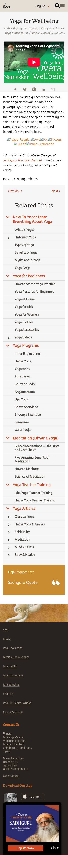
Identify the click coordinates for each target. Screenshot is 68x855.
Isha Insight (10, 666)
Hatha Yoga (23, 361)
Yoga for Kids (24, 307)
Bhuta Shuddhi (25, 384)
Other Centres (11, 776)
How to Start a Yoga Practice (35, 284)
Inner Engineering (27, 353)
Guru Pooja (23, 430)
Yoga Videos (29, 179)
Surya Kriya (22, 376)
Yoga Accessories (27, 330)
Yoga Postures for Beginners (34, 291)
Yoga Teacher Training (32, 485)
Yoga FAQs (22, 268)
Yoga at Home (25, 299)
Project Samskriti (13, 712)
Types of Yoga (24, 245)
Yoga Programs (26, 346)
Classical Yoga (24, 516)
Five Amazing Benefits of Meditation (32, 459)
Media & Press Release (16, 657)
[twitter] (24, 89)
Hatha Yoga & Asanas (30, 524)
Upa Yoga (21, 399)
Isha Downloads (12, 648)
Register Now (25, 848)
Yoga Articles (24, 509)
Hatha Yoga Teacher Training (35, 500)
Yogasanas (22, 369)
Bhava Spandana (26, 407)
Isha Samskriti (11, 684)
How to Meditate (27, 469)
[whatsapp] (34, 89)
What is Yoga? (24, 230)
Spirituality (22, 532)
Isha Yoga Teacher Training (33, 493)
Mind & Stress (24, 547)
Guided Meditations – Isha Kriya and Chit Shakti (37, 448)
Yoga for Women (27, 314)
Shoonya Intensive (28, 414)
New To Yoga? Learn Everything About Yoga (32, 219)
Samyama (22, 422)
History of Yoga (25, 237)
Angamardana (25, 392)
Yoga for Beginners (29, 276)
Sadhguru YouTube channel (22, 160)
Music (6, 639)
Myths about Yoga (27, 260)
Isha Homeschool (13, 675)
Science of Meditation (30, 476)
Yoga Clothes (24, 322)
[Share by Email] (52, 89)
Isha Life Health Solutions (17, 703)
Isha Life (8, 694)
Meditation (22, 539)
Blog (5, 629)
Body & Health (25, 554)
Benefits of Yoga (26, 252)
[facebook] (15, 89)
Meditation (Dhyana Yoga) (35, 438)
